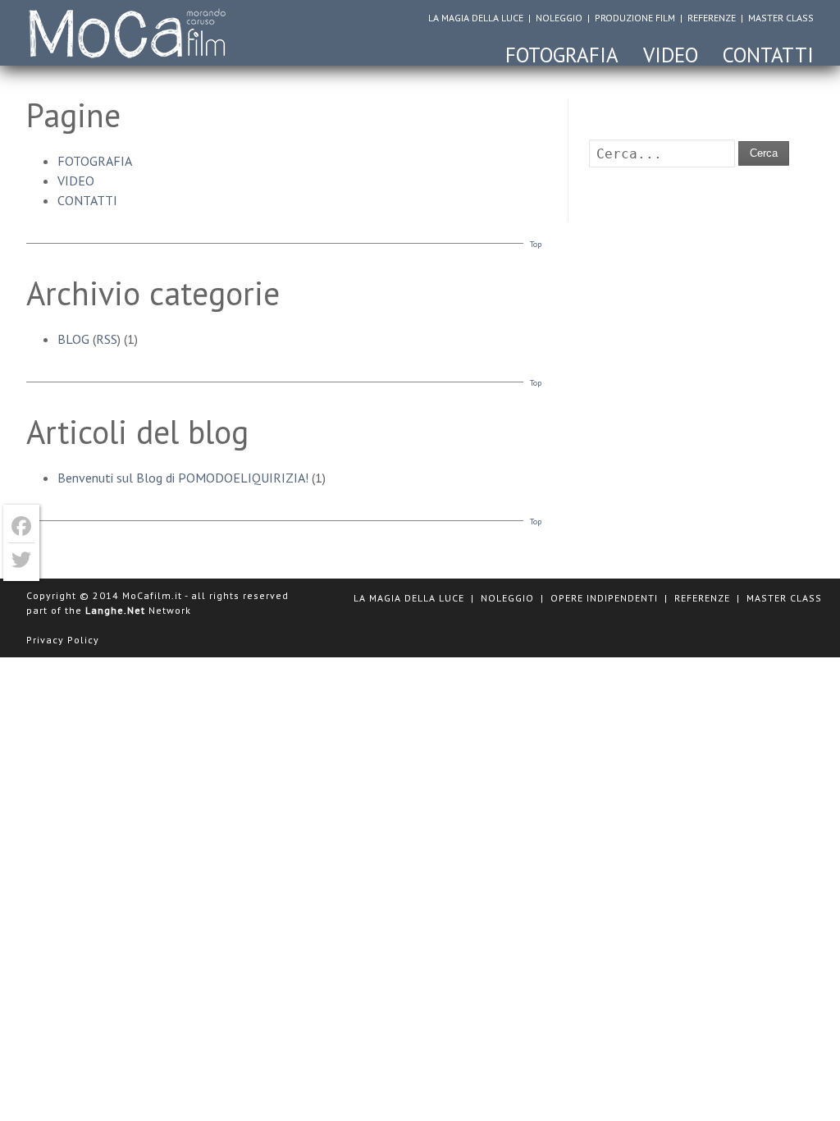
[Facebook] (21, 526)
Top (535, 244)
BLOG (73, 339)
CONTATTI (768, 55)
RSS (106, 339)
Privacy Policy (62, 640)
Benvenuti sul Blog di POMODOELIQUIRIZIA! (182, 477)
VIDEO (670, 55)
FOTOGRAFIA (562, 55)
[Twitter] (21, 559)
